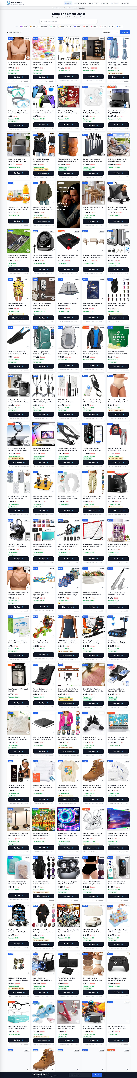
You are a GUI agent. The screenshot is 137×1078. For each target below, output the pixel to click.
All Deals (68, 3)
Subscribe (96, 1075)
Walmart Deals (93, 3)
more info (82, 8)
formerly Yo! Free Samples (16, 4)
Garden (54, 26)
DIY (70, 26)
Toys (86, 26)
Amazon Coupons (80, 3)
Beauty (95, 26)
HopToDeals (17, 2)
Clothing (24, 26)
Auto (112, 26)
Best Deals (114, 3)
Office (120, 26)
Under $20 (104, 3)
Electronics (44, 26)
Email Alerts (125, 3)
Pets (62, 26)
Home (34, 26)
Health (104, 26)
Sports (78, 26)
